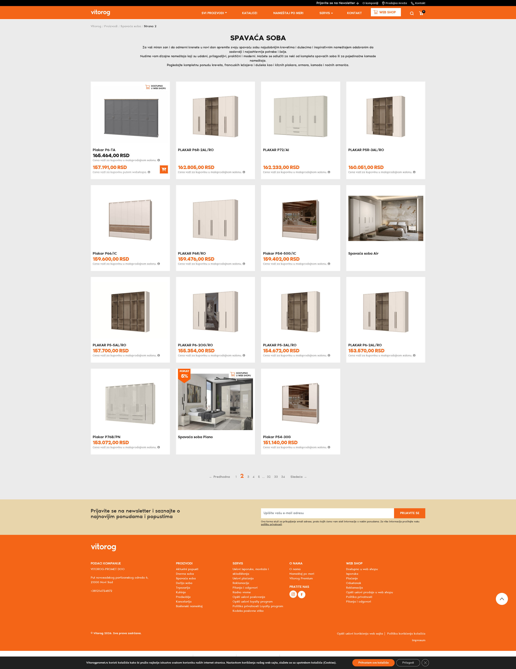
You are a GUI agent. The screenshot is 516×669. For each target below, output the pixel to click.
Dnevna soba (185, 574)
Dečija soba (184, 583)
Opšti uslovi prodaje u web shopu (369, 592)
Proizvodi (111, 26)
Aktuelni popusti (187, 569)
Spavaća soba (131, 26)
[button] (386, 12)
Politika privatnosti (359, 597)
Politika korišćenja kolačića (406, 633)
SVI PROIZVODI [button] (213, 13)
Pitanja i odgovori (245, 587)
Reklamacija (354, 587)
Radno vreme (242, 592)
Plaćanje (352, 578)
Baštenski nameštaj (189, 606)
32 (269, 477)
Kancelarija (183, 601)
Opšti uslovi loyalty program (253, 601)
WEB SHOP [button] (354, 563)
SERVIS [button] (238, 563)
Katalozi (249, 13)
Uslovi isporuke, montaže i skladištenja (251, 572)
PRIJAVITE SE (409, 513)
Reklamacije (241, 583)
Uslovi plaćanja (243, 578)
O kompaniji (370, 3)
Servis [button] (324, 13)
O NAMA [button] (296, 563)
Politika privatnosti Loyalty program (258, 606)
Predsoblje (183, 597)
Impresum (418, 640)
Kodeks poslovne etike (248, 611)
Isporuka (352, 574)
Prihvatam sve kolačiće (373, 663)
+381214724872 (101, 591)
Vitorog (96, 26)
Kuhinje (181, 592)
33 (276, 477)
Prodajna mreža (396, 3)
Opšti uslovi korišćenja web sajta (360, 633)
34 (283, 477)
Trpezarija (183, 587)
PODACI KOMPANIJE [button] (106, 563)
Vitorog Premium (301, 578)
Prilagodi (408, 663)
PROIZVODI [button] (184, 563)
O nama (295, 569)
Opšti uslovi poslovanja (249, 597)
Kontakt (420, 3)
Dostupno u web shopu (362, 569)
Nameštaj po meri (288, 13)
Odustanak (353, 583)
